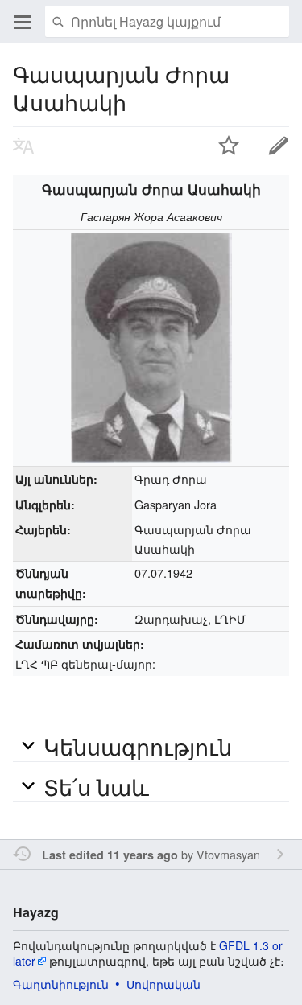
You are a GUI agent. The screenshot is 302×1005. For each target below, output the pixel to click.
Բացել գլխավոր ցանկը (22, 21)
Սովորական (163, 984)
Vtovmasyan (228, 854)
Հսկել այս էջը (229, 144)
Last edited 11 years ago (110, 854)
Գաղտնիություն (61, 984)
